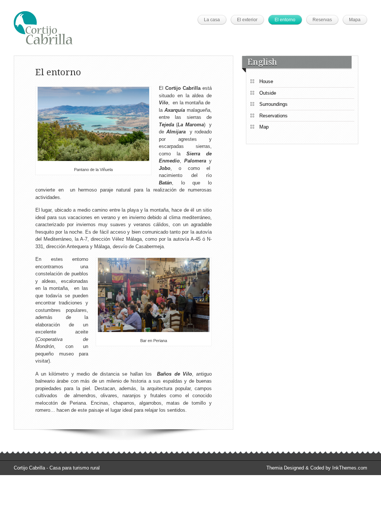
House (266, 81)
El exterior (247, 19)
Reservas (322, 19)
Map (264, 127)
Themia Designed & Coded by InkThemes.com (316, 468)
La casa (212, 19)
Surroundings (273, 104)
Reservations (273, 115)
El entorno (285, 19)
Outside (267, 93)
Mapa (355, 19)
